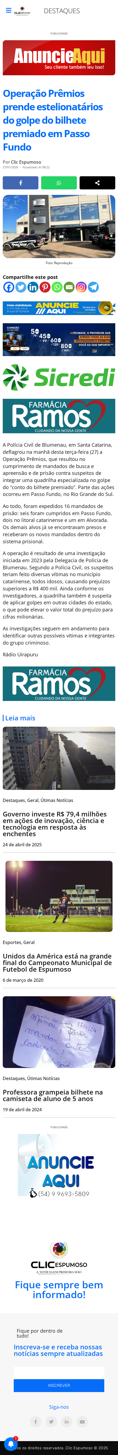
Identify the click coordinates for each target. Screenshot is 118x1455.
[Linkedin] (32, 287)
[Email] (69, 287)
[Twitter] (20, 287)
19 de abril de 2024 (22, 1110)
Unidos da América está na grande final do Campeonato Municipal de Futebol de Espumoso (57, 962)
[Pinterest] (45, 287)
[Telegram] (93, 287)
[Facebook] (8, 287)
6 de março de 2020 (23, 980)
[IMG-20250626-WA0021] (59, 339)
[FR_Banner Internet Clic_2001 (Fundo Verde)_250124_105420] (59, 415)
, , (38, 800)
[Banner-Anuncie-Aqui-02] (59, 307)
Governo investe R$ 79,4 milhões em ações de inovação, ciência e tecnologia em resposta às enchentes (55, 823)
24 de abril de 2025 (22, 845)
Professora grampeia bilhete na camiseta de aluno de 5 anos (53, 1095)
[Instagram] (81, 287)
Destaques (62, 10)
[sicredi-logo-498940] (59, 377)
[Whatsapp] (57, 287)
